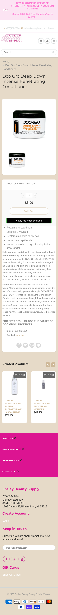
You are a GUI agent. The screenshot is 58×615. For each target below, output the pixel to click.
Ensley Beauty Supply (25, 594)
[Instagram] (14, 559)
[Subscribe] (51, 547)
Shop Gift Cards (11, 574)
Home (5, 61)
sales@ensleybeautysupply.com (39, 28)
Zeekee (46, 594)
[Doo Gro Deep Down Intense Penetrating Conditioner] (29, 124)
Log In (6, 520)
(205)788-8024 (12, 28)
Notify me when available (29, 220)
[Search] (53, 52)
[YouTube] (22, 559)
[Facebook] (6, 559)
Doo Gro (20, 335)
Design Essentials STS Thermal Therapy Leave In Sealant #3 (13, 406)
